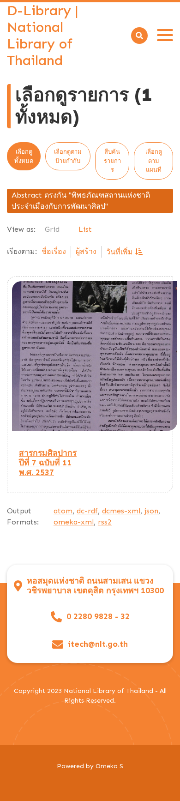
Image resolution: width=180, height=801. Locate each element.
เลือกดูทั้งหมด (23, 156)
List (85, 229)
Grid (52, 229)
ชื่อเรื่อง (54, 251)
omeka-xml (74, 522)
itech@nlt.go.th (98, 644)
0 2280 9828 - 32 (98, 616)
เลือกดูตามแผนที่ (153, 160)
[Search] (139, 35)
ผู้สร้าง (86, 251)
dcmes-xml (121, 510)
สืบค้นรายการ (112, 160)
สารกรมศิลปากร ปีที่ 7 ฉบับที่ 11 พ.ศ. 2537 (48, 462)
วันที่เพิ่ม (120, 251)
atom (63, 510)
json (151, 510)
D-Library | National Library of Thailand (42, 35)
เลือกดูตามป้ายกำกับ (68, 156)
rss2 (105, 522)
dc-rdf (87, 510)
